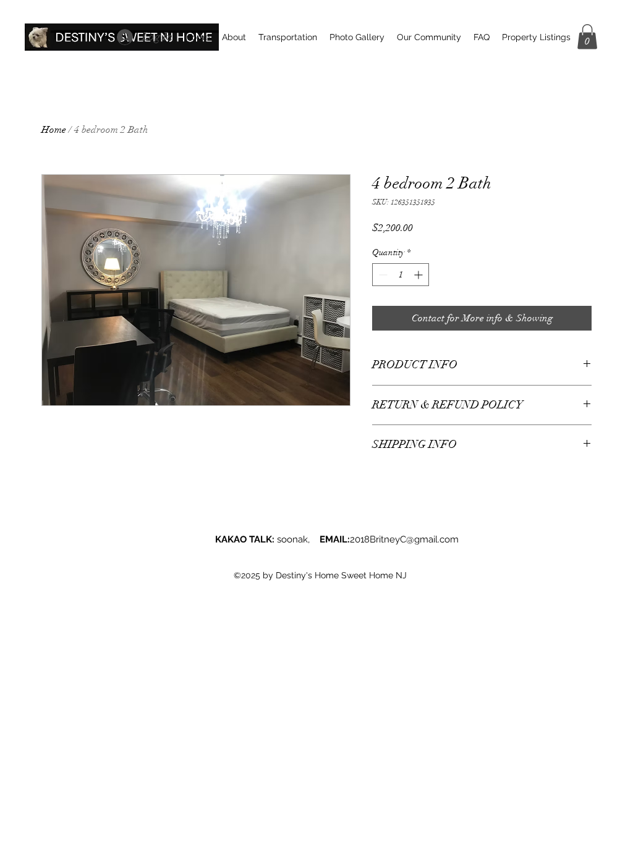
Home (53, 130)
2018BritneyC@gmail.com (404, 539)
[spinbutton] (400, 274)
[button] (587, 36)
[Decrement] (381, 274)
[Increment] (419, 274)
